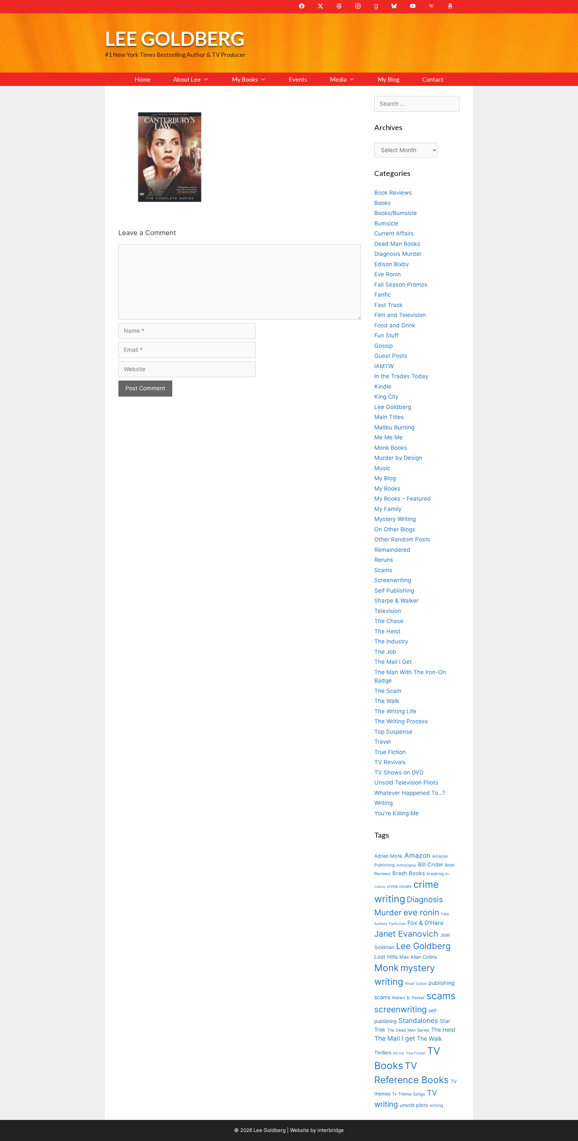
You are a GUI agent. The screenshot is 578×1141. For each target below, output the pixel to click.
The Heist (387, 631)
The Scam (387, 691)
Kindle (382, 386)
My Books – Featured (402, 498)
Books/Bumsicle (395, 213)
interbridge (330, 1130)
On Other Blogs (394, 529)
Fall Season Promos (400, 284)
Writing (383, 803)
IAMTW (384, 366)
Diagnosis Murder (397, 253)
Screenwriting (392, 580)
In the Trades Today (401, 376)
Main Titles (389, 417)
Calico (379, 887)
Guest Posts (390, 355)
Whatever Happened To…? (409, 793)
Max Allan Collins (418, 957)
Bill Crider (430, 864)
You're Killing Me (396, 813)
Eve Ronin (387, 274)
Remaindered (392, 549)
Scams (383, 570)
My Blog (388, 79)
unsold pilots (414, 1105)
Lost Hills (386, 956)
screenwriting (400, 1009)
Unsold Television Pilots (406, 782)
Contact (433, 79)
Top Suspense (393, 731)
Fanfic (382, 294)
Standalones (418, 1020)
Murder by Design (398, 457)
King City (386, 396)
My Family (387, 509)
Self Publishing (394, 590)
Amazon (417, 855)
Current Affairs (394, 233)
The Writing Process (401, 721)
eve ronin (421, 912)
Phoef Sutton (416, 983)
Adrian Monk (388, 856)
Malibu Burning (394, 427)
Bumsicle (386, 223)
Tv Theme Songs (408, 1094)
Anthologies (406, 865)
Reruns (383, 559)
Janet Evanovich (406, 934)
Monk (386, 967)
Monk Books (390, 447)
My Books (245, 79)
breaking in (437, 873)
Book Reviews (393, 192)
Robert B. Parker (408, 997)
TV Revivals (390, 762)
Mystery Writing (395, 519)
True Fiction (390, 752)
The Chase (388, 621)
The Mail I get (394, 1038)
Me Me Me (388, 437)
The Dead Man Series (408, 1030)
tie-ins (398, 1053)
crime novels (399, 886)
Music (382, 468)
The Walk (386, 701)
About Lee (187, 79)
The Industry (391, 641)
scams (441, 996)
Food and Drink (394, 325)
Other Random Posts (402, 539)
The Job (385, 651)
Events (298, 79)
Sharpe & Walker (396, 600)
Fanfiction (397, 924)
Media (338, 79)
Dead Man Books (397, 243)
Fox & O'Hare (425, 922)
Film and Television (400, 315)
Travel (382, 741)
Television (387, 611)
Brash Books (408, 873)
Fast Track (388, 305)
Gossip (383, 345)
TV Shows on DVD (398, 772)
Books (382, 203)
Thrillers (382, 1052)
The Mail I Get (393, 661)
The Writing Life (395, 711)
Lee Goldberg (175, 38)
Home (142, 79)
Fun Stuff (386, 335)
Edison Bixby (391, 264)
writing (436, 1105)
